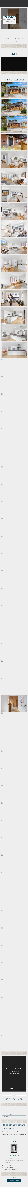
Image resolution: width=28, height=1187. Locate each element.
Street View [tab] (6, 1117)
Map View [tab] (6, 1112)
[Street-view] (4, 19)
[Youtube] (9, 19)
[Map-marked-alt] (6, 19)
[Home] (1, 19)
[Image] (14, 19)
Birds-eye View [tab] (7, 1114)
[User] (11, 19)
